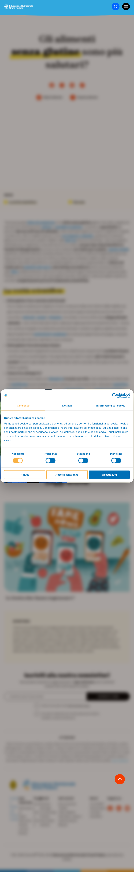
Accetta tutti (109, 474)
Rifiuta (25, 474)
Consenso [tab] (23, 405)
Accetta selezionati (67, 474)
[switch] (50, 460)
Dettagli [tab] (67, 405)
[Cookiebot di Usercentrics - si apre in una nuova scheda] (114, 395)
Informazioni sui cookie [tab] (110, 405)
